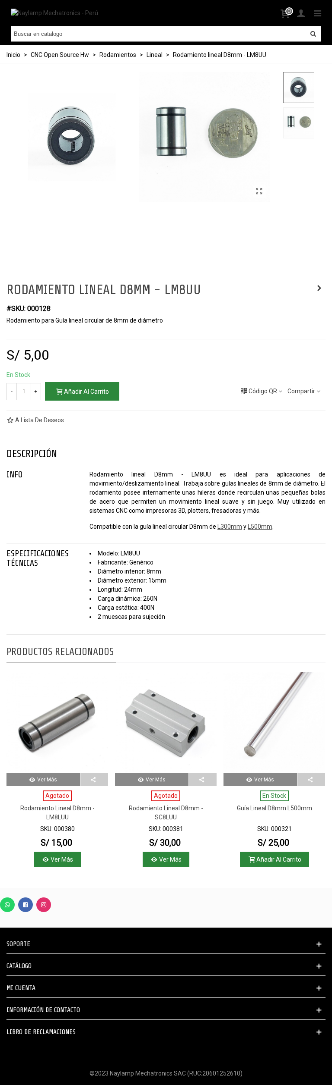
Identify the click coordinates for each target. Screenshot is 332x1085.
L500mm (260, 526)
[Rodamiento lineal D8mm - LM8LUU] (57, 722)
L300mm (229, 526)
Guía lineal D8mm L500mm (274, 808)
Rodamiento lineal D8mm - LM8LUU (57, 813)
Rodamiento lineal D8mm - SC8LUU (166, 813)
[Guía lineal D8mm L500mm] (274, 722)
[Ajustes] (301, 13)
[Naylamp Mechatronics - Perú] (54, 13)
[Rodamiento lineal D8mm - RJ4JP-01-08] (319, 288)
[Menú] (317, 13)
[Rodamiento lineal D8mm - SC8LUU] (166, 722)
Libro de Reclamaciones (41, 1032)
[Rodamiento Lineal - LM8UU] (259, 191)
